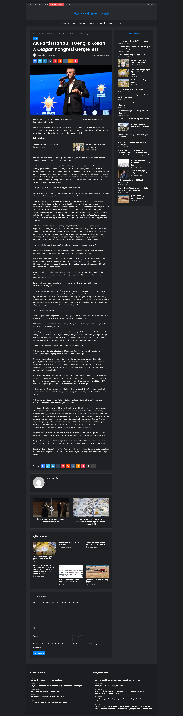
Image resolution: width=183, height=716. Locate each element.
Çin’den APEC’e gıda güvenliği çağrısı (97, 581)
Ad (34, 628)
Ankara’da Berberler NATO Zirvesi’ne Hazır (139, 61)
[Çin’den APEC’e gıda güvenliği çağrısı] (97, 571)
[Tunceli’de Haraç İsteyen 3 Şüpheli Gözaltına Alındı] (44, 548)
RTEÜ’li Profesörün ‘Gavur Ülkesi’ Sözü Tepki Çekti (69, 581)
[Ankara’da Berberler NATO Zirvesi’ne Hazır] (78, 147)
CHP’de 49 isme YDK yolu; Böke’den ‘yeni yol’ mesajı (95, 543)
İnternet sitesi (77, 636)
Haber (74, 23)
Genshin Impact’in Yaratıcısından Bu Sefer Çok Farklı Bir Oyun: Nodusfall (134, 189)
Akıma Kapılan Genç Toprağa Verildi (76, 4)
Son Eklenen (134, 33)
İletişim (118, 23)
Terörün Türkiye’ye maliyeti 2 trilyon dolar (139, 172)
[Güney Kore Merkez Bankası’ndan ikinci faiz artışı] (123, 127)
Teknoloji (101, 23)
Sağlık (91, 23)
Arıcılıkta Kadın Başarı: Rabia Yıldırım (139, 81)
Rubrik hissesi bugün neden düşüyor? (132, 89)
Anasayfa (65, 23)
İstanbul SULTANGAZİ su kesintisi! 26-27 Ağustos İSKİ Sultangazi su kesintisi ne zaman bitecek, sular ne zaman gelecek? (44, 569)
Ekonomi (82, 23)
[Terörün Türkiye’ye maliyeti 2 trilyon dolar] (123, 174)
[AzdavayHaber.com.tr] (91, 13)
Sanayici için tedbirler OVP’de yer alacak (133, 41)
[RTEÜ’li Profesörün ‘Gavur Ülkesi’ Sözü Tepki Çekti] (71, 571)
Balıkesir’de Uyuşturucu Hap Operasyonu (70, 543)
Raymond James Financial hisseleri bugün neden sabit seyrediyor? (134, 48)
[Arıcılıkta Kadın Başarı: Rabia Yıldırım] (123, 83)
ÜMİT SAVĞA (41, 55)
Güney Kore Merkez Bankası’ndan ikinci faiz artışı (140, 126)
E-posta (36, 636)
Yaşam (110, 23)
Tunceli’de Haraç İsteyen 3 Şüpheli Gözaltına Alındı (43, 558)
